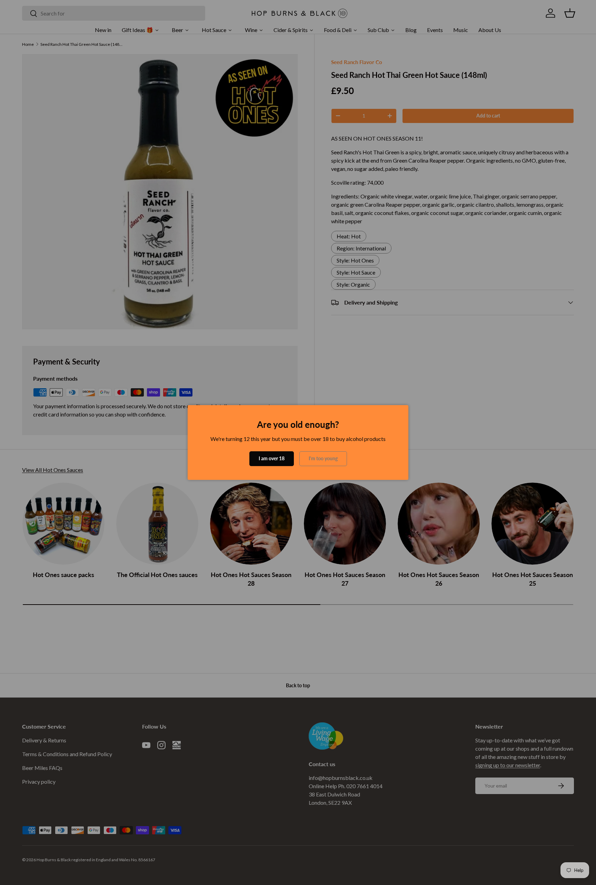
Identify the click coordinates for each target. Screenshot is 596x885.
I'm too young (323, 458)
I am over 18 (272, 458)
